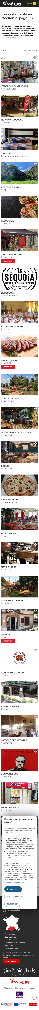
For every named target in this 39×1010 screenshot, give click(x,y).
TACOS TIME (7, 221)
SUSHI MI (5, 634)
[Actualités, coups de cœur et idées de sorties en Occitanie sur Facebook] (12, 970)
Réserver (8, 261)
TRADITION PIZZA (10, 807)
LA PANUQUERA (9, 360)
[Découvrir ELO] (34, 999)
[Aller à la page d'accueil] (12, 3)
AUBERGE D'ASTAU (11, 187)
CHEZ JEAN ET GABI (11, 254)
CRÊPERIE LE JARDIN (12, 601)
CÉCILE (5, 466)
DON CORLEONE (9, 774)
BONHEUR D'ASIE (10, 706)
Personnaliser (13, 896)
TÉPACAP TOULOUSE (12, 120)
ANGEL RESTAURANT (12, 326)
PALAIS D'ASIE (8, 533)
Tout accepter (13, 889)
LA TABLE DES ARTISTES (14, 740)
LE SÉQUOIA (7, 293)
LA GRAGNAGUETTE (11, 399)
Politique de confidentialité (14, 882)
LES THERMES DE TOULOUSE (16, 432)
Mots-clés (7, 50)
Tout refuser (12, 904)
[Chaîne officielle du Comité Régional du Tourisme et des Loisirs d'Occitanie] (19, 970)
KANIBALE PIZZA (9, 499)
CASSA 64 (6, 153)
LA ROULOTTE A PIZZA (12, 673)
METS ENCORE (8, 567)
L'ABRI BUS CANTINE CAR (14, 86)
